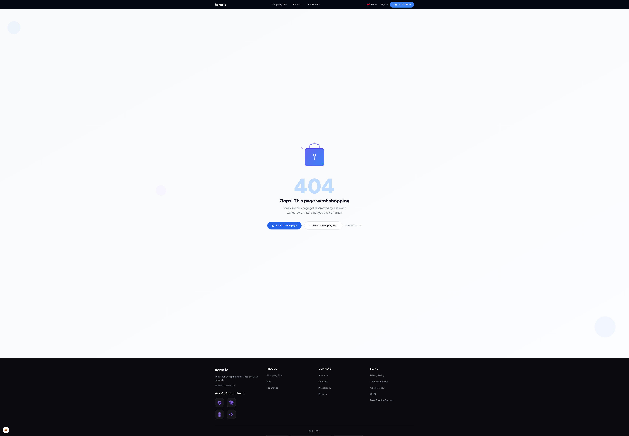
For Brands (313, 4)
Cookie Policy (377, 387)
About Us (323, 375)
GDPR (373, 394)
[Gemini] (231, 414)
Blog (269, 381)
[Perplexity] (219, 414)
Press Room (324, 387)
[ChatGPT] (219, 402)
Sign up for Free (402, 4)
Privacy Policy (377, 375)
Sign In (384, 4)
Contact (322, 381)
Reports (297, 4)
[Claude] (231, 402)
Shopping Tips (279, 4)
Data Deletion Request (382, 400)
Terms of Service (379, 381)
